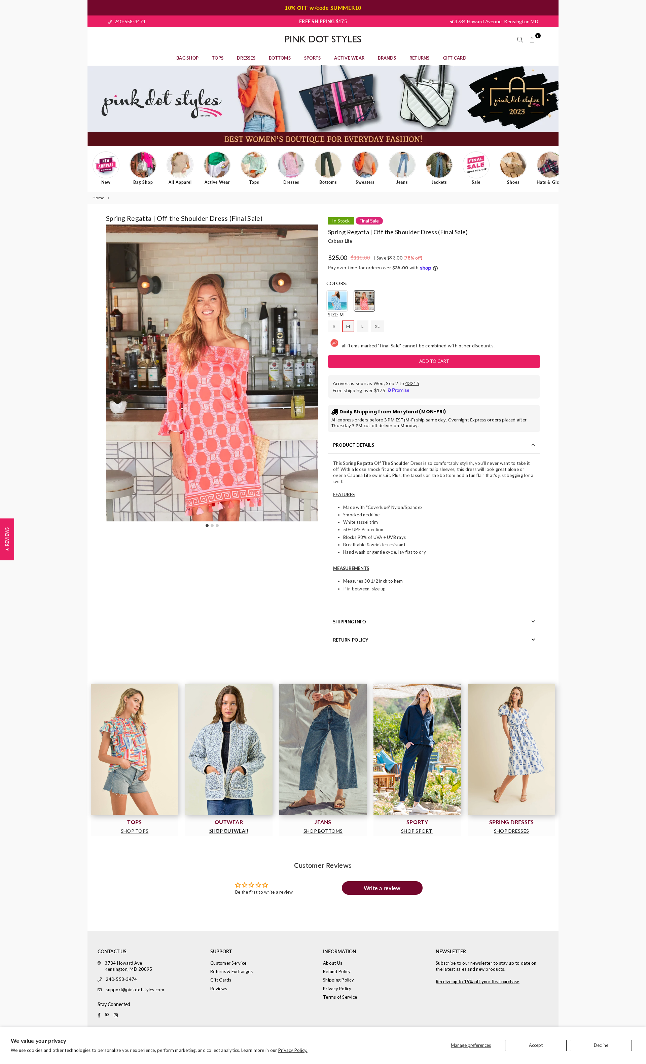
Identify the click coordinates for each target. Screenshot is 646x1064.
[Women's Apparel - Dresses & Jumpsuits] (511, 749)
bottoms (280, 58)
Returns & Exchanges (231, 971)
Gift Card (454, 58)
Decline (601, 1045)
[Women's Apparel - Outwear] (229, 749)
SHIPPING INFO (349, 621)
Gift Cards (220, 980)
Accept (536, 1045)
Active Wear (349, 58)
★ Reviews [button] (7, 539)
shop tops (134, 831)
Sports (312, 58)
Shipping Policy (338, 980)
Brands (387, 58)
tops (217, 58)
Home (98, 197)
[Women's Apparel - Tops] (134, 749)
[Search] (520, 39)
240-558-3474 (129, 21)
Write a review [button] (382, 888)
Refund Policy (337, 971)
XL (377, 326)
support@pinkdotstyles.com (135, 989)
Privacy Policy (337, 988)
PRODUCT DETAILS (353, 445)
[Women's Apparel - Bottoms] (323, 749)
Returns (419, 58)
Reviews (218, 988)
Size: (336, 314)
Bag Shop (187, 58)
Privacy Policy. (293, 1050)
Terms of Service (340, 997)
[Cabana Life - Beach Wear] (417, 749)
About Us (332, 963)
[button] (311, 373)
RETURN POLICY (350, 640)
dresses (246, 58)
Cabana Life (340, 241)
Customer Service (228, 963)
